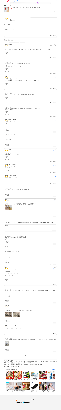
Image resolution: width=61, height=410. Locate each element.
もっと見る (53, 369)
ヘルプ (56, 0)
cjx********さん (54, 306)
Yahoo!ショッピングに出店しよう (51, 0)
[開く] (7, 207)
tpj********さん (54, 165)
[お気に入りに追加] (55, 11)
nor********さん (54, 150)
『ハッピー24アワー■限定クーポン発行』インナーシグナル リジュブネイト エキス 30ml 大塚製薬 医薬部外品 (25, 7)
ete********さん (54, 120)
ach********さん (54, 77)
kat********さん (54, 200)
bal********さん (54, 135)
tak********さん (54, 268)
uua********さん (54, 247)
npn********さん (54, 326)
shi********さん (54, 176)
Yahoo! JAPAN (45, 0)
